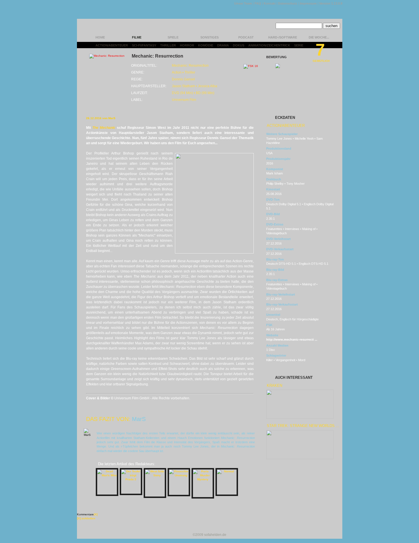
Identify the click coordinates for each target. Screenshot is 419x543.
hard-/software (282, 37)
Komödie (205, 45)
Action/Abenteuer (111, 45)
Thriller (168, 45)
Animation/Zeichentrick (269, 45)
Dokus (238, 45)
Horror (187, 45)
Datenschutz (287, 3)
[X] (95, 514)
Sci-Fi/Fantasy (144, 45)
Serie (298, 45)
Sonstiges (209, 37)
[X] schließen (86, 518)
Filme (136, 37)
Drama (223, 45)
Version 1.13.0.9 (330, 3)
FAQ (258, 3)
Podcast (246, 37)
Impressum (308, 3)
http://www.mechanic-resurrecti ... (291, 339)
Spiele (173, 37)
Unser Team (243, 3)
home (100, 37)
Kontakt (270, 3)
